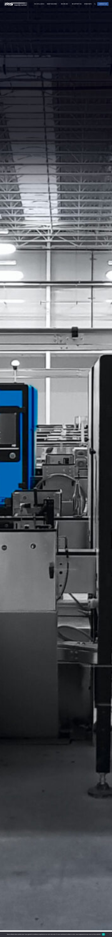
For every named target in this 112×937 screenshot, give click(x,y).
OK (103, 934)
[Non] (110, 934)
